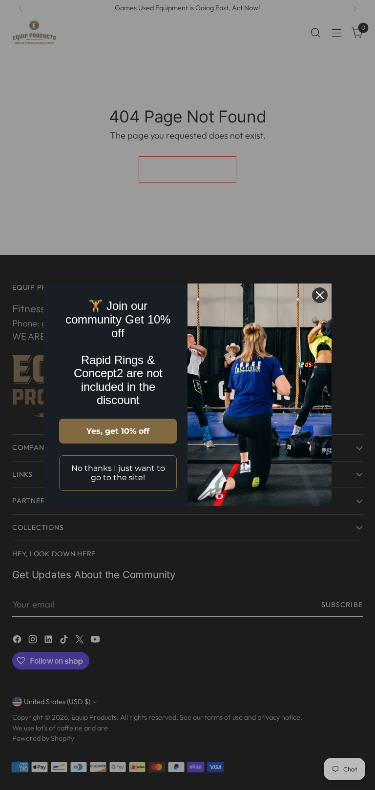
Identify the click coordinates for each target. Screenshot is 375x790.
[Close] (320, 295)
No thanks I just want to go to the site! (118, 473)
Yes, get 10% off (117, 431)
